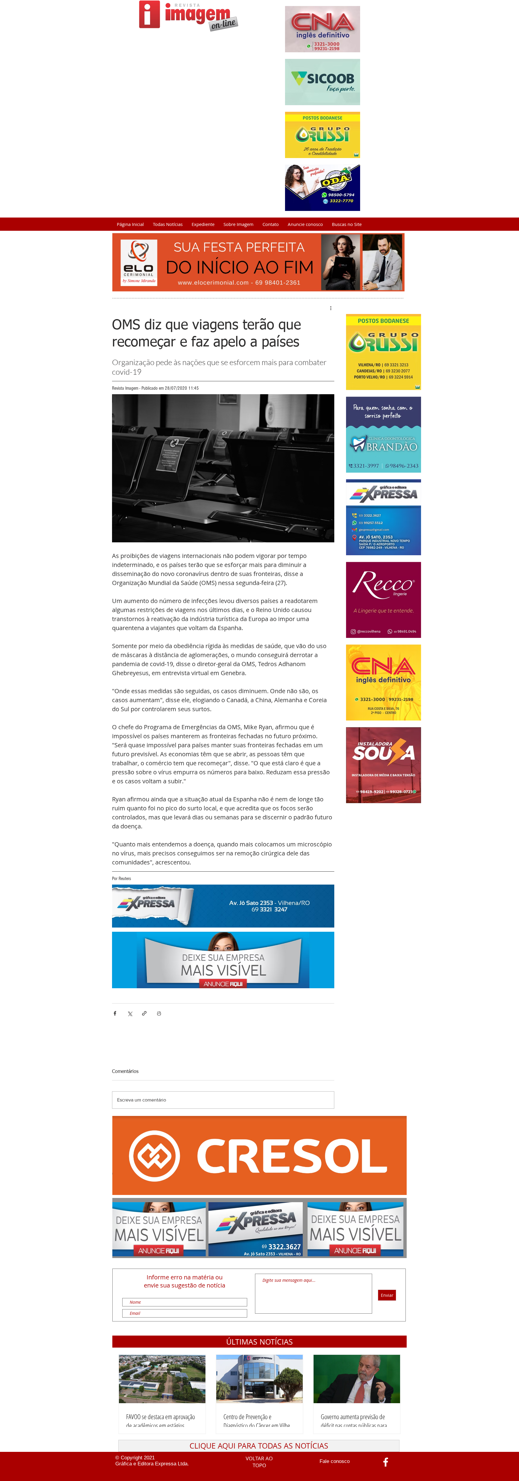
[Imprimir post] (159, 1013)
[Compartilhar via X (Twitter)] (129, 1013)
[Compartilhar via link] (144, 1013)
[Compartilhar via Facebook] (115, 1013)
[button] (259, 1342)
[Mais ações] (330, 308)
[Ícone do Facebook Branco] (386, 1462)
